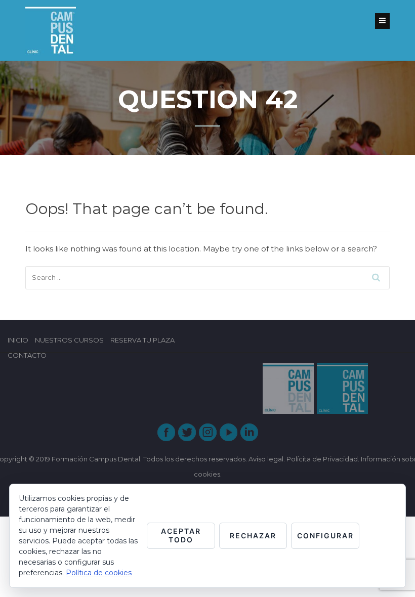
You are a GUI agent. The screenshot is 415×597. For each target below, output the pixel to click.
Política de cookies (99, 572)
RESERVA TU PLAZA (142, 340)
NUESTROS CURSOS (69, 340)
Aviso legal (265, 459)
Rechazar (253, 535)
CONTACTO (27, 355)
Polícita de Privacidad (322, 459)
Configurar (325, 535)
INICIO (18, 340)
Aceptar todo (181, 535)
